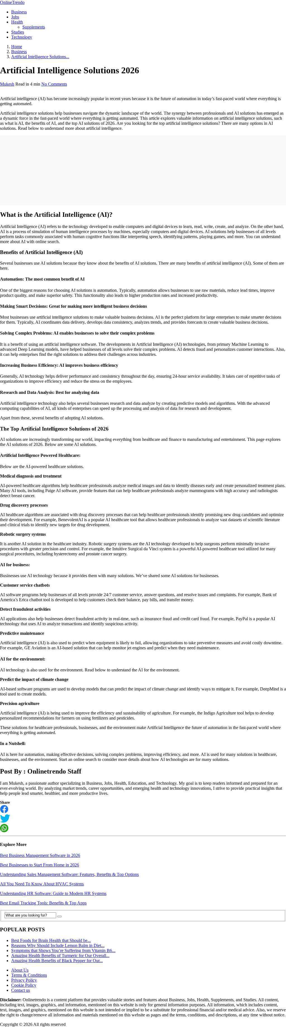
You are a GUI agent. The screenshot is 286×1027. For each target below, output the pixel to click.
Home (16, 46)
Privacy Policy (24, 980)
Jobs (15, 17)
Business (19, 12)
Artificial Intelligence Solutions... (40, 56)
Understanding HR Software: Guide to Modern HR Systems (53, 893)
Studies (17, 32)
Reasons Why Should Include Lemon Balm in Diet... (57, 945)
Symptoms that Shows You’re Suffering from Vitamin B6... (63, 950)
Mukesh (7, 84)
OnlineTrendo (12, 2)
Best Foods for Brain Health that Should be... (51, 940)
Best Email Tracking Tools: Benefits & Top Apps (43, 903)
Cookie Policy (23, 985)
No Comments (54, 84)
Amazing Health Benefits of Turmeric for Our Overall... (60, 955)
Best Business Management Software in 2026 (40, 855)
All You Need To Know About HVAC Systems (42, 884)
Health (17, 22)
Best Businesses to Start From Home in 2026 (39, 865)
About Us (19, 970)
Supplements (33, 27)
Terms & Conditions (29, 975)
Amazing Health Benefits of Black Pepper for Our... (57, 960)
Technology (21, 37)
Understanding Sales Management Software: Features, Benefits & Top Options (69, 874)
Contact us (20, 990)
